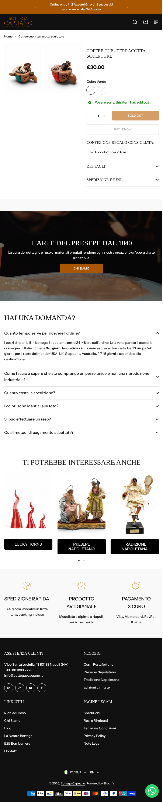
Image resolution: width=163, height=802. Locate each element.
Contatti (10, 751)
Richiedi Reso (15, 713)
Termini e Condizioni (98, 728)
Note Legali (91, 743)
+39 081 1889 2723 (18, 670)
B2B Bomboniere (17, 743)
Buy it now (123, 129)
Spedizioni (90, 713)
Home (8, 36)
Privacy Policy (93, 736)
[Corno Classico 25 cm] (28, 504)
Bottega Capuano (71, 783)
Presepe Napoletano (81, 546)
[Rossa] (102, 90)
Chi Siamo (12, 720)
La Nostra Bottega (18, 736)
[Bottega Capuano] (18, 22)
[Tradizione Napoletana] (135, 504)
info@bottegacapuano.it (23, 675)
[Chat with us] (149, 791)
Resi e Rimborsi (94, 720)
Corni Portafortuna (97, 664)
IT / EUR (74, 772)
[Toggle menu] (156, 21)
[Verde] (91, 90)
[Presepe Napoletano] (82, 504)
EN (91, 772)
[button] (36, 7)
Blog (7, 728)
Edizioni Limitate (95, 687)
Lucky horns (28, 544)
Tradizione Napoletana (135, 546)
